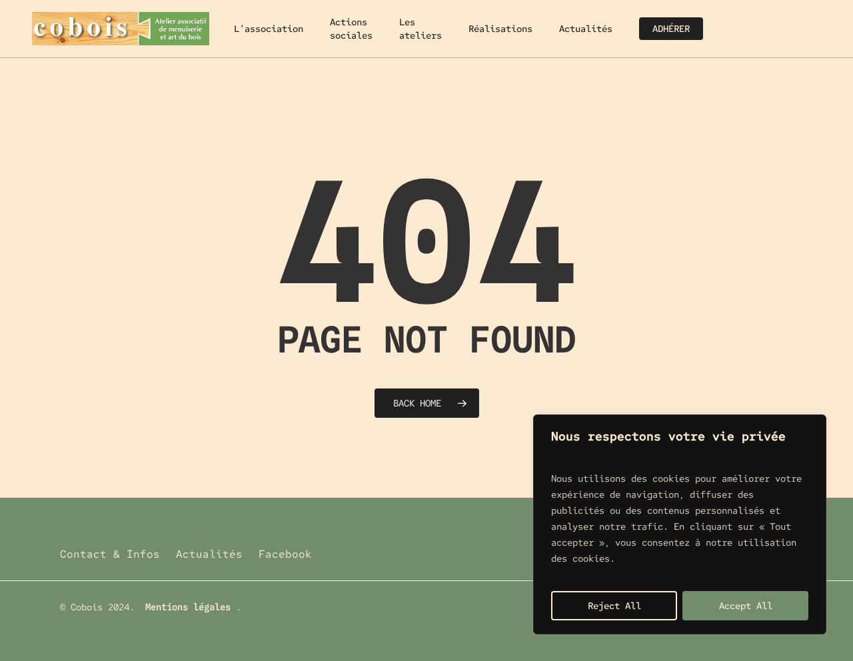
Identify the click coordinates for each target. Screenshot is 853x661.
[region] (679, 524)
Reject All (614, 606)
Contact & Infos (110, 554)
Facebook (285, 554)
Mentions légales (188, 607)
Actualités (209, 554)
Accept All (745, 606)
